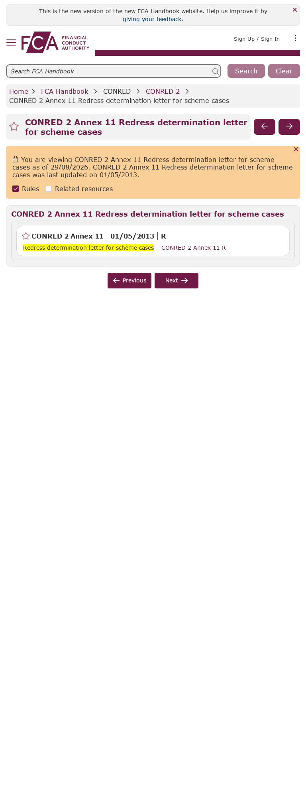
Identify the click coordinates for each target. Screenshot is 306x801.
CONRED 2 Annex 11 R (193, 247)
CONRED (117, 91)
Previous (134, 280)
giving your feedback (152, 19)
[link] (55, 42)
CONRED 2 (162, 91)
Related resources (84, 188)
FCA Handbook (64, 91)
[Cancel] (296, 150)
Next (171, 280)
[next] (289, 127)
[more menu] (295, 38)
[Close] (295, 10)
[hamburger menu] (11, 43)
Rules (30, 188)
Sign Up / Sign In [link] (257, 39)
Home (18, 91)
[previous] (264, 127)
